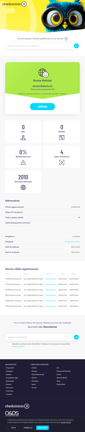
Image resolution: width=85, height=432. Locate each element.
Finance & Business (63, 371)
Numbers (35, 381)
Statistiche (9, 381)
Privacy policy (17, 346)
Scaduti (8, 374)
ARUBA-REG (51, 279)
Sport (33, 384)
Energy (34, 371)
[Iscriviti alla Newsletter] (76, 337)
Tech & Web (75, 241)
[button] (81, 4)
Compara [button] (42, 106)
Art (57, 368)
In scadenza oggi (11, 378)
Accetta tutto (42, 428)
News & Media (61, 378)
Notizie (8, 384)
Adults (33, 368)
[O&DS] (12, 413)
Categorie (9, 371)
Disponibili (9, 368)
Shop (58, 381)
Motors (34, 378)
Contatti (8, 394)
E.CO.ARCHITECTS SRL (33, 279)
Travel (33, 388)
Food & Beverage (37, 374)
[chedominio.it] (14, 4)
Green (67, 241)
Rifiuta (13, 428)
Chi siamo (9, 388)
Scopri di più (66, 422)
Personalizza (28, 428)
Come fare (9, 391)
